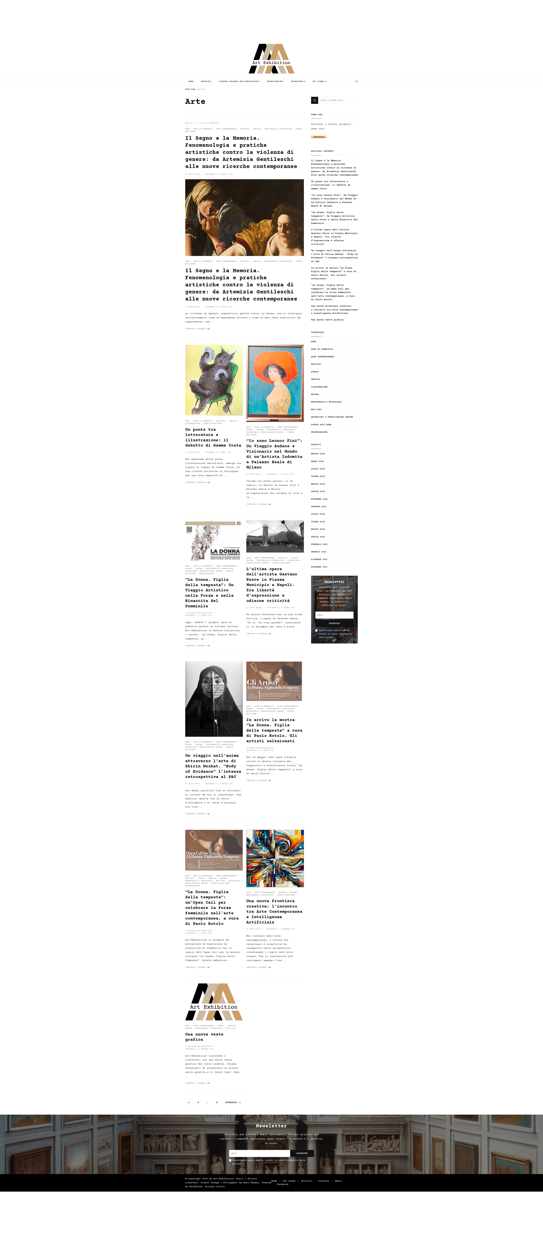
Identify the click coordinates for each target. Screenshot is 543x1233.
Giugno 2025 (318, 476)
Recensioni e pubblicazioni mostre (265, 432)
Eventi (249, 430)
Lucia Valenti (255, 608)
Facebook (282, 1184)
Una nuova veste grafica (327, 320)
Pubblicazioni (275, 82)
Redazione (297, 82)
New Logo (220, 881)
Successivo (231, 1102)
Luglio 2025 (318, 469)
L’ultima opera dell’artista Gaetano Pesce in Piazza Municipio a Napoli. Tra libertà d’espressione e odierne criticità (271, 585)
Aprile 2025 (318, 491)
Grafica (257, 129)
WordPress (195, 1187)
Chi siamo (318, 82)
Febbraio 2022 (319, 544)
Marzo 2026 (317, 461)
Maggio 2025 (318, 484)
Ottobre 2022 (318, 507)
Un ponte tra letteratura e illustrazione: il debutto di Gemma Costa (331, 185)
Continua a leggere (195, 329)
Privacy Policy (215, 1187)
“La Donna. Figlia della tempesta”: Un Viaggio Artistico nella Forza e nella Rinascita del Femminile (334, 218)
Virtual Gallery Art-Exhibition (238, 82)
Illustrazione (192, 424)
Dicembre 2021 (319, 559)
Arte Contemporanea (226, 129)
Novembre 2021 (319, 567)
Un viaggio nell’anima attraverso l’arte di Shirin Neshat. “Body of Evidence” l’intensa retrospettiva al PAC (213, 766)
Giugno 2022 (318, 522)
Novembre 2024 (319, 499)
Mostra (260, 430)
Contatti (323, 1181)
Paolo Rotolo (194, 174)
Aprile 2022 (318, 537)
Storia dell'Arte (213, 424)
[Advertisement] (85, 20)
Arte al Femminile (203, 129)
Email (338, 1181)
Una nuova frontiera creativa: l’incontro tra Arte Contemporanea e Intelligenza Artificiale (274, 912)
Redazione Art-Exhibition (200, 613)
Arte (187, 129)
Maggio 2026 (318, 454)
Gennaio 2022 (318, 552)
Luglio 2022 (318, 514)
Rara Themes (251, 1183)
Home (190, 82)
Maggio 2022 (318, 529)
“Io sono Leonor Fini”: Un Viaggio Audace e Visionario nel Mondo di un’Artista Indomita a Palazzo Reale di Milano (334, 200)
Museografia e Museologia (278, 129)
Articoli (206, 82)
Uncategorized (206, 574)
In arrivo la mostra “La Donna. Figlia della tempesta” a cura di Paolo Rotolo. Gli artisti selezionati (274, 731)
